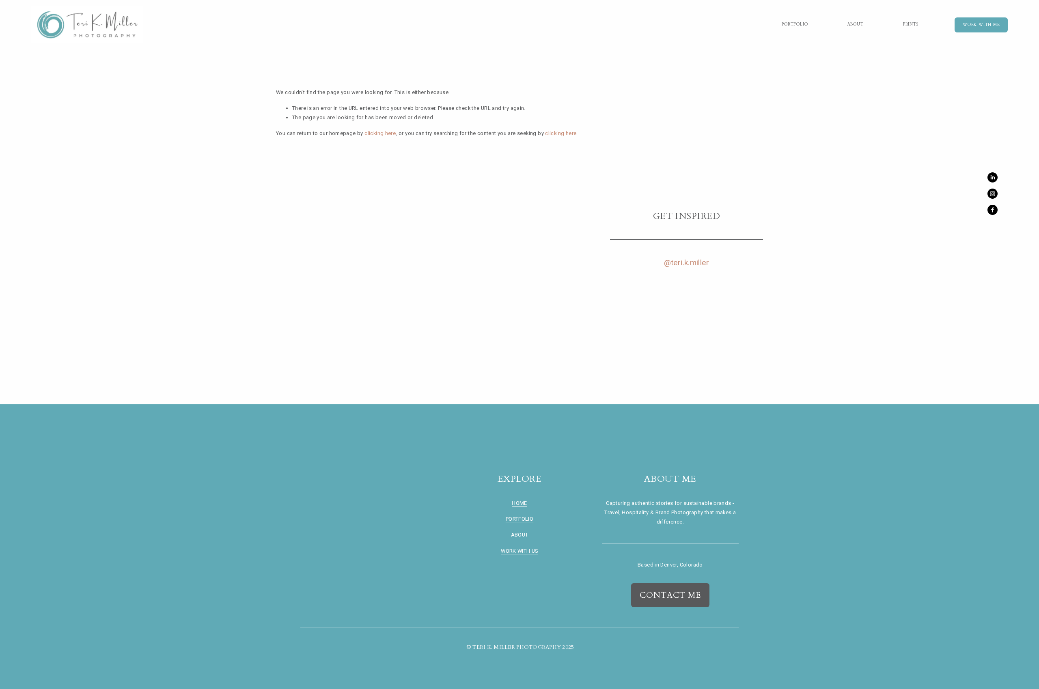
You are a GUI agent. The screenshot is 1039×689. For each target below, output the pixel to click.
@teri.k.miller (686, 262)
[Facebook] (992, 210)
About (855, 24)
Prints (910, 24)
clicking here (380, 133)
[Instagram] (992, 194)
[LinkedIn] (992, 177)
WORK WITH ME (981, 25)
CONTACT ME (670, 595)
